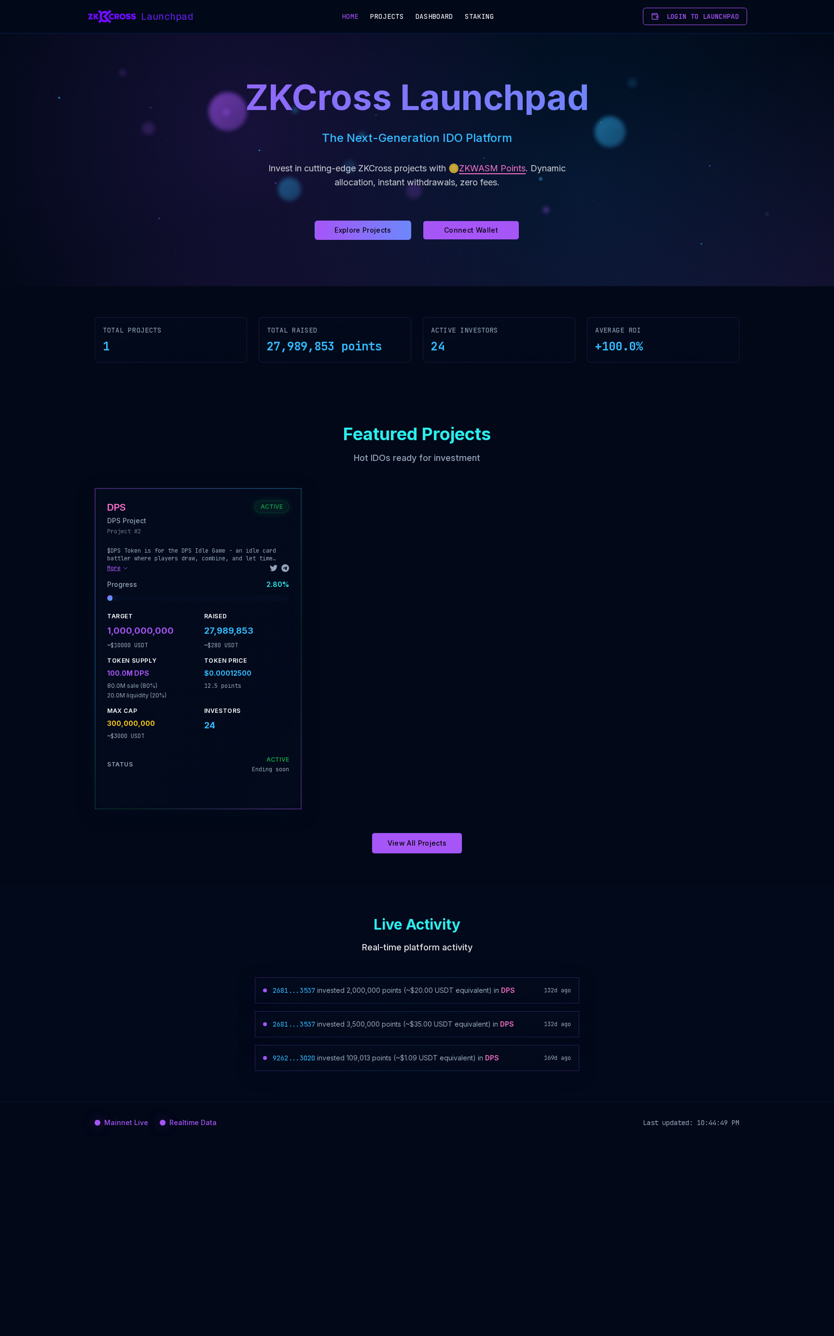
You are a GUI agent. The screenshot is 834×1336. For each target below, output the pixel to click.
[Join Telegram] (285, 568)
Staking (479, 16)
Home (350, 16)
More (114, 568)
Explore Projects (362, 230)
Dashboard (434, 16)
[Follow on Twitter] (274, 568)
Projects (387, 16)
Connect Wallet (471, 230)
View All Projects (417, 843)
